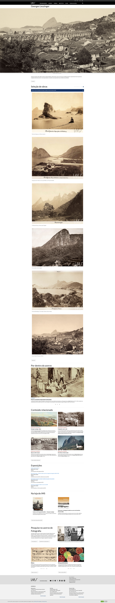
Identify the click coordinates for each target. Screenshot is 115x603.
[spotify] (62, 580)
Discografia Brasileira (63, 563)
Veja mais (33, 360)
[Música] (44, 554)
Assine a (72, 578)
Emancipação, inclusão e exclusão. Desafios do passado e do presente (42, 478)
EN (77, 0)
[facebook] (55, 580)
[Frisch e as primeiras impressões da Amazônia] (57, 382)
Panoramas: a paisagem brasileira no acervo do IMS (39, 484)
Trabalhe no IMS (72, 582)
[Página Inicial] (33, 3)
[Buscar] (82, 3)
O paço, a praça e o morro (35, 467)
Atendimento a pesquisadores (74, 579)
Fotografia (33, 398)
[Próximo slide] (59, 404)
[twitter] (57, 580)
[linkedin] (59, 580)
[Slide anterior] (55, 404)
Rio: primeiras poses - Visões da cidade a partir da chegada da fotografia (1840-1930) (45, 473)
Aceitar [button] (102, 601)
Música (32, 563)
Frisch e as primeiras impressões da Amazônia (41, 399)
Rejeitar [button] (106, 601)
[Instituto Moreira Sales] (39, 579)
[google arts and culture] (64, 580)
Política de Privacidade (37, 601)
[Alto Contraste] (82, 0)
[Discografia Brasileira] (71, 554)
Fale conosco (71, 577)
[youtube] (50, 580)
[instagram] (53, 580)
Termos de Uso (44, 601)
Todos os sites (73, 3)
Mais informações (43, 595)
